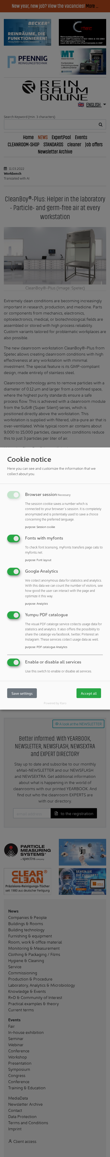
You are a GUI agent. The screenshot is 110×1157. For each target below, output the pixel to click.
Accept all (89, 693)
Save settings (22, 693)
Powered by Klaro (55, 703)
